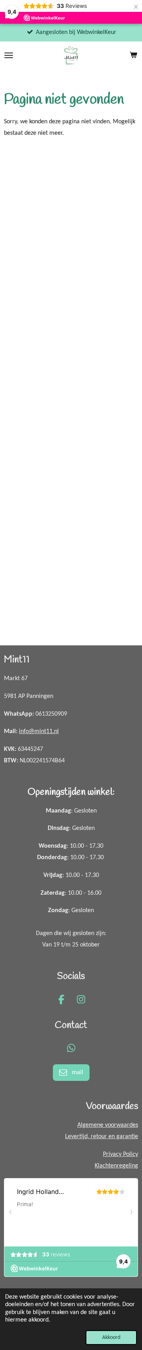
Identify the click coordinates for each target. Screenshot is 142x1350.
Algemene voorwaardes (107, 1125)
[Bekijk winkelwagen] (133, 55)
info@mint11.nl (39, 731)
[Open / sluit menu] (8, 55)
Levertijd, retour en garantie (101, 1136)
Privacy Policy (120, 1154)
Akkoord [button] (111, 1338)
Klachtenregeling (116, 1166)
